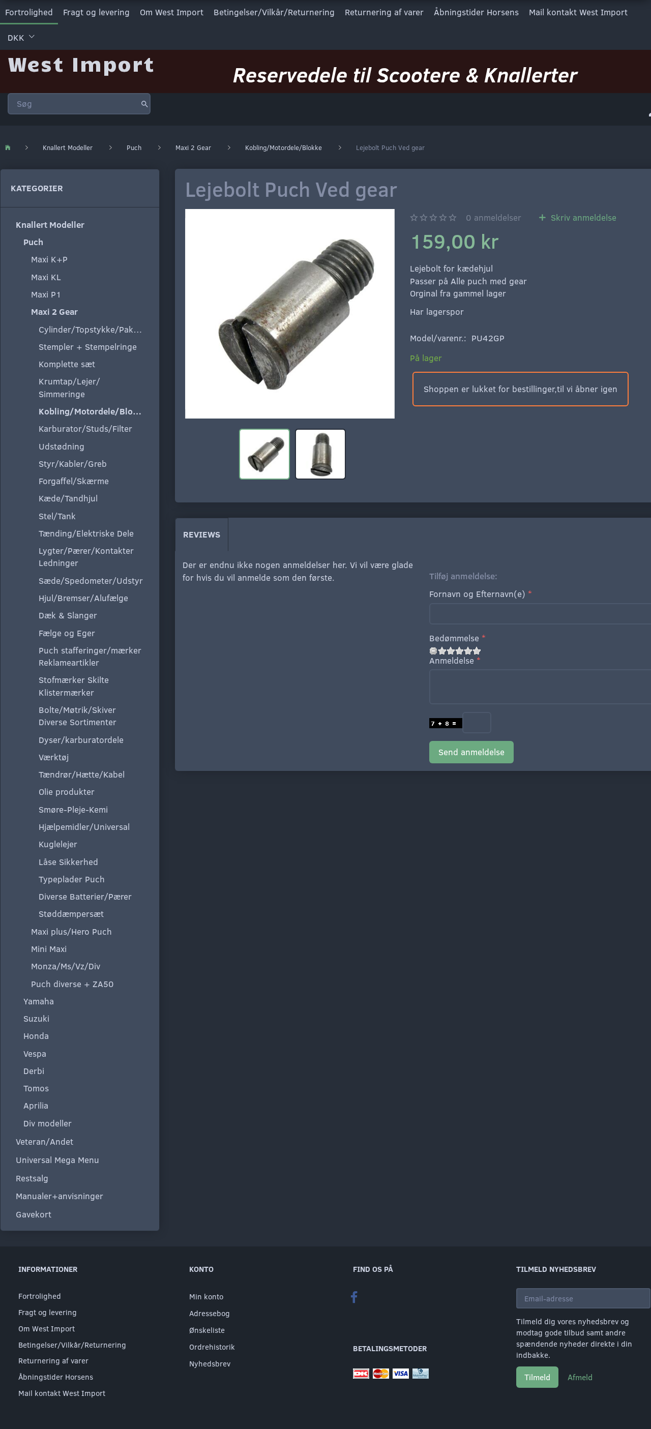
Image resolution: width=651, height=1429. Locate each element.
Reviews (201, 534)
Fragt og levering (96, 12)
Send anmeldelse (471, 752)
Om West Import (171, 12)
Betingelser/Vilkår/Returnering (274, 12)
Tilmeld (537, 1377)
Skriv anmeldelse (582, 217)
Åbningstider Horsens (476, 12)
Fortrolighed (29, 12)
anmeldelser (493, 217)
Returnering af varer (384, 12)
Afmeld (580, 1377)
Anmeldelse (451, 660)
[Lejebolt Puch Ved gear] (290, 314)
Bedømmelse (454, 638)
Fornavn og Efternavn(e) (477, 594)
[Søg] (144, 104)
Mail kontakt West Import (578, 12)
